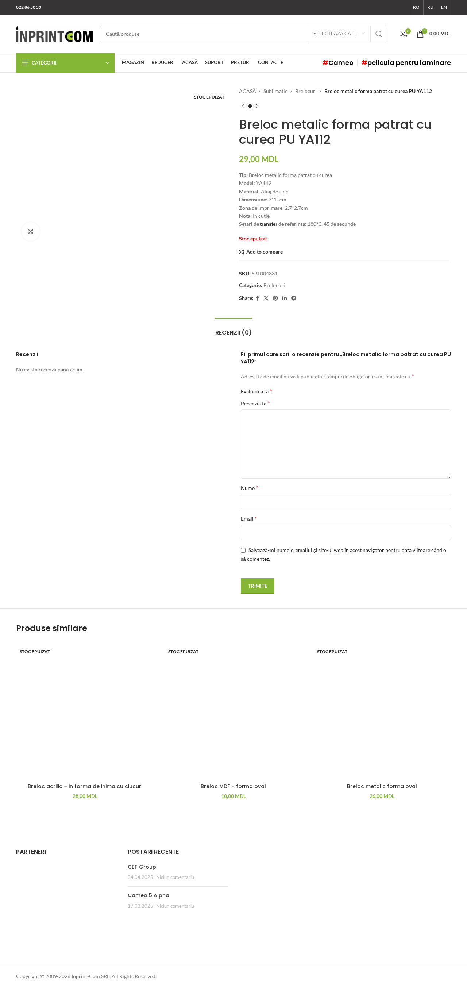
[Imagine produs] (85, 710)
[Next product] (257, 106)
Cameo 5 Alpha (148, 895)
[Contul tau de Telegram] (293, 298)
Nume (249, 487)
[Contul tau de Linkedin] (284, 298)
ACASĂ (247, 91)
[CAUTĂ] (379, 34)
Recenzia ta (255, 403)
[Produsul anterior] (242, 106)
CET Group (142, 867)
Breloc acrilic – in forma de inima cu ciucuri (85, 786)
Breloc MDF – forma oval (233, 786)
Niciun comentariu (175, 877)
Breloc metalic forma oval (382, 786)
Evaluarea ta (256, 391)
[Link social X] (266, 298)
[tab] (233, 329)
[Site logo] (54, 33)
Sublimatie (275, 91)
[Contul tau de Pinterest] (275, 298)
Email (249, 518)
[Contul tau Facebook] (257, 298)
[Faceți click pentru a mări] (31, 231)
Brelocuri (306, 91)
